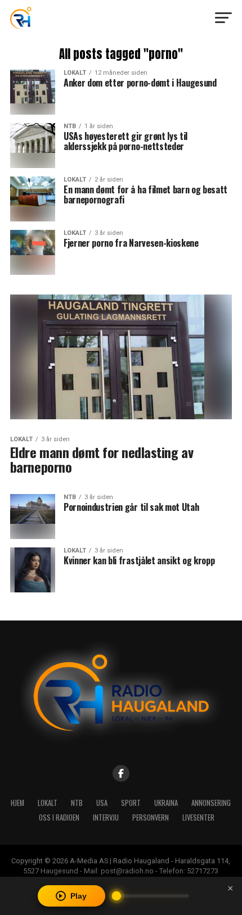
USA (101, 803)
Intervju (106, 817)
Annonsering (211, 803)
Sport (131, 803)
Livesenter (198, 817)
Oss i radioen (59, 817)
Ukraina (166, 803)
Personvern (150, 817)
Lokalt (47, 803)
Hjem (17, 803)
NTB (77, 803)
